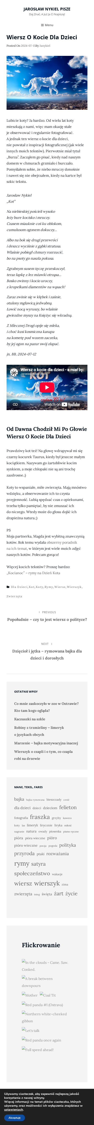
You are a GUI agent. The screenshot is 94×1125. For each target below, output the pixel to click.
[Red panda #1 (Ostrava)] (42, 1004)
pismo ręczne (71, 831)
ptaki (40, 854)
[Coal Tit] (48, 995)
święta (47, 894)
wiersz (60, 587)
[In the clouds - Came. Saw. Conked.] (46, 966)
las (23, 825)
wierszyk (74, 587)
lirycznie (46, 825)
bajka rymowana (35, 799)
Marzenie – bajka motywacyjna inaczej (46, 743)
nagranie (19, 831)
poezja (43, 845)
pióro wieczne (26, 845)
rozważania (57, 853)
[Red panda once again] (41, 1040)
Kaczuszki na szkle (29, 719)
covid (66, 799)
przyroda (24, 853)
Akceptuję (15, 1118)
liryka (58, 825)
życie (71, 893)
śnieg (37, 894)
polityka (67, 845)
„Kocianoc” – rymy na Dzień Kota (33, 573)
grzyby (56, 818)
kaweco (67, 818)
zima (65, 884)
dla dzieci (19, 587)
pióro (52, 837)
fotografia (21, 818)
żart (58, 893)
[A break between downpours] (46, 982)
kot (32, 587)
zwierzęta (15, 596)
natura (31, 831)
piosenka (55, 831)
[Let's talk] (31, 1030)
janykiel (45, 46)
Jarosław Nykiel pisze (47, 9)
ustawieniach (13, 1110)
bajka (19, 799)
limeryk (32, 825)
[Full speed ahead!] (38, 1049)
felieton (68, 807)
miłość (68, 825)
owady (42, 831)
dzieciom (50, 808)
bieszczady (54, 799)
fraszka (40, 816)
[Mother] (30, 995)
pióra (18, 838)
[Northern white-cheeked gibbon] (46, 1017)
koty (39, 587)
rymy (49, 587)
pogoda (53, 845)
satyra (38, 863)
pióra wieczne (35, 838)
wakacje (57, 874)
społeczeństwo (32, 873)
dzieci (37, 808)
